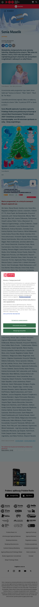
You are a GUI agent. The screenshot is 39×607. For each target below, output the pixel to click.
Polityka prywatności (25, 297)
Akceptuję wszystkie (19, 331)
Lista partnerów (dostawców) (11, 314)
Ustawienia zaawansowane (19, 320)
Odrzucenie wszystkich (19, 325)
